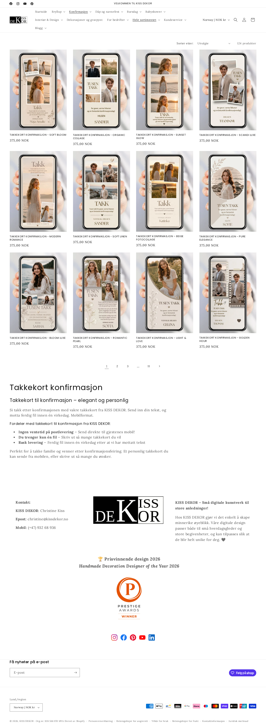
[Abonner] (75, 672)
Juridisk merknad (238, 721)
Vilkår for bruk (160, 721)
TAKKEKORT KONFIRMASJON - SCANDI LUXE (227, 135)
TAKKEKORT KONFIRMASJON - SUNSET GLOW (161, 136)
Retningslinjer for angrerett (132, 721)
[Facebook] (124, 638)
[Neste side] (159, 366)
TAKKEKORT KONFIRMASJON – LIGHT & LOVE (161, 339)
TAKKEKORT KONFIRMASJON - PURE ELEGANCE (222, 238)
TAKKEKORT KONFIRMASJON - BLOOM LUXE (38, 338)
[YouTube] (142, 638)
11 (149, 366)
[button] (58, 12)
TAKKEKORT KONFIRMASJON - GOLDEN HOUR (224, 339)
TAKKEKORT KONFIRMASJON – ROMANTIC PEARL (100, 339)
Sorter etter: (185, 43)
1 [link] (106, 366)
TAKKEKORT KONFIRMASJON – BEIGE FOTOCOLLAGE (160, 238)
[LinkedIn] (152, 638)
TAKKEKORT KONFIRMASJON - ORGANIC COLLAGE (99, 137)
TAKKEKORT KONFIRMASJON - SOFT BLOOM (38, 135)
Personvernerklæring (101, 721)
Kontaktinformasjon (213, 721)
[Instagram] (114, 638)
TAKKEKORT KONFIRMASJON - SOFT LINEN (100, 236)
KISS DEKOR (26, 721)
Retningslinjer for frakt (185, 721)
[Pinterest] (133, 638)
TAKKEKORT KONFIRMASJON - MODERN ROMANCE (35, 238)
